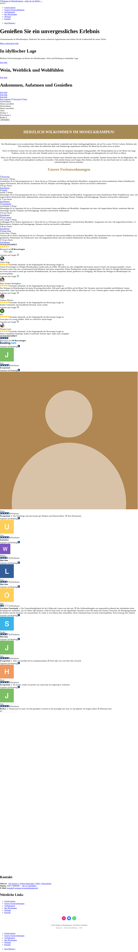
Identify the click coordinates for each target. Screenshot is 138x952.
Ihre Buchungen (10, 14)
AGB (80, 928)
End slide (15, 43)
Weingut (7, 17)
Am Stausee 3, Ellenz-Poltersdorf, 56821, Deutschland (29, 883)
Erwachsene (4, 115)
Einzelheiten (5, 188)
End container (5, 99)
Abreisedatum (5, 106)
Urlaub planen (9, 7)
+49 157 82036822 (29, 886)
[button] (16, 99)
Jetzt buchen (5, 120)
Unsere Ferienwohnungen (14, 10)
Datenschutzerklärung (70, 928)
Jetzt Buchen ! (10, 23)
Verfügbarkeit (9, 12)
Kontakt (7, 19)
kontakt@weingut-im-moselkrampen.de (22, 888)
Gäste (2, 111)
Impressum (59, 928)
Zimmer (3, 113)
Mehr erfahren (5, 43)
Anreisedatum (5, 101)
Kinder (2, 117)
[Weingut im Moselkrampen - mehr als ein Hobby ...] (21, 1)
